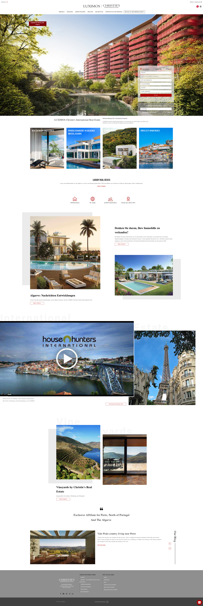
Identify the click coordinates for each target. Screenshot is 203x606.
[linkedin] (72, 594)
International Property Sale (116, 404)
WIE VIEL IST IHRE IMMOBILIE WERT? (134, 11)
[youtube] (63, 594)
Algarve (169, 112)
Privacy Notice (83, 589)
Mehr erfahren (37, 303)
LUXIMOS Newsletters (85, 584)
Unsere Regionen (80, 11)
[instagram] (69, 594)
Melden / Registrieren (195, 2)
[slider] (65, 396)
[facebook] (60, 594)
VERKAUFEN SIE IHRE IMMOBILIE (113, 11)
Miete (105, 582)
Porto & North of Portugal (149, 112)
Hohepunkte (106, 579)
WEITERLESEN (101, 548)
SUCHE (156, 95)
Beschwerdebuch (84, 591)
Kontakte (82, 577)
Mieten (170, 69)
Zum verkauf (145, 69)
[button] (169, 543)
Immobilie (62, 11)
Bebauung (70, 11)
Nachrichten (99, 11)
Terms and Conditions (85, 586)
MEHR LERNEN (101, 186)
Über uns (90, 11)
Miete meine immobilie (109, 587)
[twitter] (66, 594)
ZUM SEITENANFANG (100, 601)
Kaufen (105, 577)
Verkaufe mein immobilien (110, 584)
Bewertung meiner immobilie (110, 589)
